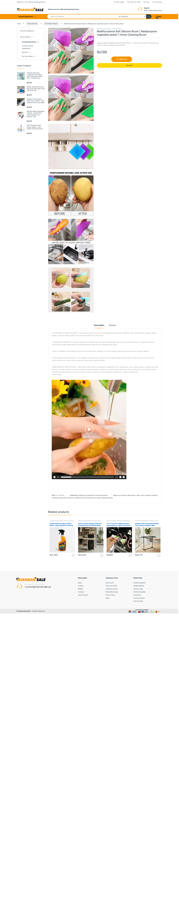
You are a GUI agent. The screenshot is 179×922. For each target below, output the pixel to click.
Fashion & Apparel (139, 583)
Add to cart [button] (73, 555)
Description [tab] (99, 325)
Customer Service (111, 589)
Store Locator (120, 2)
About (80, 583)
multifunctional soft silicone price (85, 498)
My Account (158, 2)
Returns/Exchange (112, 592)
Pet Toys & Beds (29, 56)
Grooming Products (51, 23)
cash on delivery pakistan (149, 495)
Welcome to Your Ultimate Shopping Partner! (31, 2)
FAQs (107, 598)
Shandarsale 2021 (24, 611)
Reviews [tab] (112, 325)
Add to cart (123, 59)
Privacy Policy (110, 595)
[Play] (54, 477)
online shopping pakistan (104, 498)
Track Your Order (135, 2)
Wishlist (80, 589)
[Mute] (120, 477)
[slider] (87, 477)
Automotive (137, 595)
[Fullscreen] (124, 477)
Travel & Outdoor (139, 598)
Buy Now (129, 65)
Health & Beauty (138, 586)
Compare (81, 592)
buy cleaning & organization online (128, 495)
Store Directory (83, 595)
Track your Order (111, 586)
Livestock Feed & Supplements (32, 47)
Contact (80, 586)
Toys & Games (138, 601)
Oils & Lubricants (68, 520)
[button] (92, 30)
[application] (89, 429)
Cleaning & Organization (104, 28)
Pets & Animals (32, 23)
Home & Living (96, 520)
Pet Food (26, 52)
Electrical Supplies (139, 592)
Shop (147, 2)
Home (19, 23)
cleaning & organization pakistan (62, 498)
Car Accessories (111, 520)
